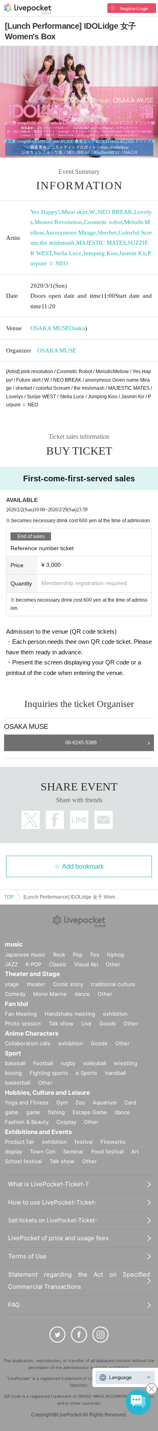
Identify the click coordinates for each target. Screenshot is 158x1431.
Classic (57, 964)
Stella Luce (67, 253)
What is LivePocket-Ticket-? (48, 1184)
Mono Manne (50, 994)
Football (43, 1063)
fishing (56, 1112)
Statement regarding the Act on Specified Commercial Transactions (79, 1280)
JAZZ (11, 964)
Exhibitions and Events (38, 1132)
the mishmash (57, 242)
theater (36, 984)
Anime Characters (31, 1033)
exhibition (115, 1013)
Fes (94, 954)
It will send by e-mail (103, 820)
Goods (107, 1023)
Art (135, 1151)
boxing (13, 1073)
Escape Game (90, 1112)
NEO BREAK (115, 212)
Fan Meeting (21, 1013)
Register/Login (134, 8)
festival (84, 1141)
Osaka (77, 328)
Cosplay (66, 1122)
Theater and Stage (32, 974)
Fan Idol (16, 1004)
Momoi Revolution (58, 222)
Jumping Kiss (100, 253)
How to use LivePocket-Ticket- (52, 1202)
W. (92, 212)
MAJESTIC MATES (101, 242)
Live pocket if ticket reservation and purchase (27, 9)
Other (113, 964)
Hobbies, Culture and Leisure (47, 1092)
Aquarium (105, 1102)
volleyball (94, 1063)
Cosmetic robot (103, 222)
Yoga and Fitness (27, 1102)
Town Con (43, 1151)
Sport (13, 1053)
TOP (9, 897)
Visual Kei (86, 964)
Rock (59, 954)
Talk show (61, 1023)
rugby (68, 1063)
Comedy (15, 994)
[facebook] (79, 1334)
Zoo (80, 1102)
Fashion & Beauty (27, 1122)
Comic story (68, 984)
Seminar (73, 1151)
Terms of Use (27, 1256)
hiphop (115, 954)
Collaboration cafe (28, 1043)
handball (115, 1073)
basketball (17, 1082)
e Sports (86, 1073)
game (33, 1112)
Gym (62, 1102)
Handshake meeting (70, 1013)
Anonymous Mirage (70, 232)
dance (82, 994)
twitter (30, 820)
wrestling (125, 1063)
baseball (15, 1063)
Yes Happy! (45, 212)
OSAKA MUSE (49, 328)
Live (86, 1023)
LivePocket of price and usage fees (58, 1238)
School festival (23, 1161)
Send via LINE (79, 820)
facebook (55, 820)
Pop (78, 954)
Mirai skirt (75, 212)
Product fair (19, 1141)
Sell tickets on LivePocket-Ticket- (52, 1220)
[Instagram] (100, 1334)
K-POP (33, 964)
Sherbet (107, 232)
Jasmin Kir (132, 253)
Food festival (107, 1151)
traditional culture (113, 984)
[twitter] (57, 1334)
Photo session (23, 1023)
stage (12, 984)
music (14, 944)
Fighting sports (49, 1073)
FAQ (13, 1305)
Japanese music (25, 954)
